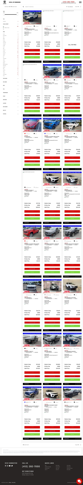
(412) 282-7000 (68, 2)
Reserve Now (32, 57)
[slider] (4, 14)
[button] (40, 17)
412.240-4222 (38, 61)
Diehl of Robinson (26, 61)
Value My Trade (32, 54)
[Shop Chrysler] (5, 2)
